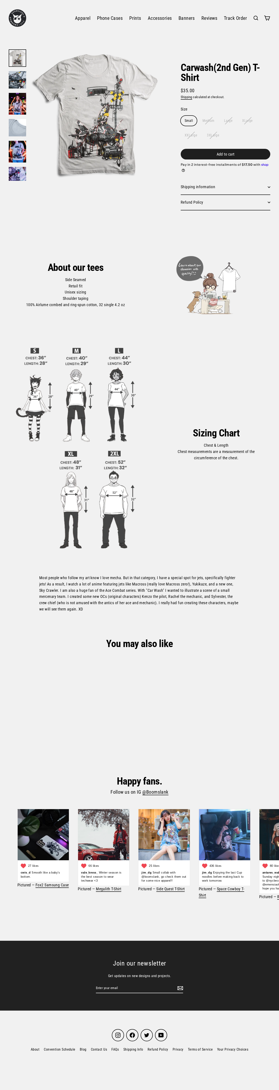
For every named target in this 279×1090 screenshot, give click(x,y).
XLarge (247, 121)
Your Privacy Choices (232, 1049)
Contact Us (99, 1049)
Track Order (235, 18)
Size (184, 109)
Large (228, 121)
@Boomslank (155, 792)
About (35, 1049)
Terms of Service (200, 1049)
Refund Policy (192, 202)
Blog (83, 1049)
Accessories (160, 18)
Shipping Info (133, 1049)
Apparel (82, 18)
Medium (208, 121)
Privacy (178, 1049)
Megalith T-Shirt (108, 889)
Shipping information (198, 186)
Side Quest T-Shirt (170, 889)
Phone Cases (110, 18)
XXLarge (191, 135)
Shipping (186, 97)
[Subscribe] (179, 988)
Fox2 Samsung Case (52, 885)
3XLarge (213, 135)
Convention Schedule (59, 1049)
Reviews (209, 18)
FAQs (115, 1049)
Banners (187, 18)
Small (189, 121)
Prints (135, 18)
